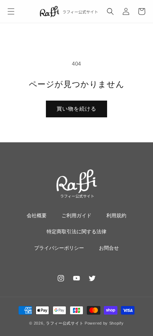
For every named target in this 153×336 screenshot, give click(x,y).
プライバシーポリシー (59, 248)
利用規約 (116, 215)
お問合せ (109, 248)
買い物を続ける (76, 109)
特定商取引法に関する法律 (76, 231)
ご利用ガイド (76, 215)
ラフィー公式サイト (64, 323)
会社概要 (37, 215)
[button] (11, 11)
